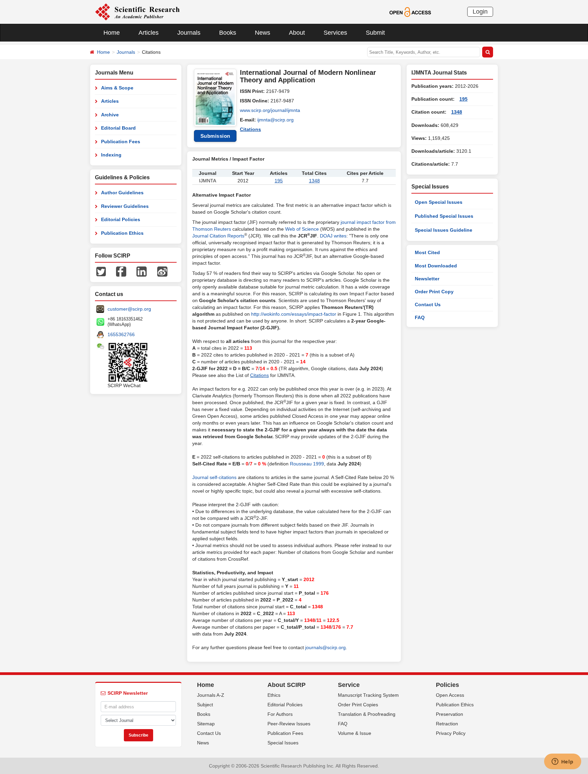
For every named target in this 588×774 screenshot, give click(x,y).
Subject (205, 704)
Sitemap (206, 723)
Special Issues (282, 742)
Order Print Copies (358, 704)
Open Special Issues (438, 202)
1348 (314, 180)
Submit (375, 32)
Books (227, 32)
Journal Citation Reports (218, 235)
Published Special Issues (444, 216)
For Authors (280, 714)
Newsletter (427, 278)
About (297, 32)
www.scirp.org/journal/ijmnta (270, 110)
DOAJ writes (333, 235)
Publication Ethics (122, 233)
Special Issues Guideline (443, 230)
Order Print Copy (434, 291)
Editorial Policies (120, 219)
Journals (188, 32)
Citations (250, 129)
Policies (447, 684)
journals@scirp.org (325, 647)
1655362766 (121, 334)
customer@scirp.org (129, 309)
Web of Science (302, 229)
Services (335, 32)
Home (111, 32)
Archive (110, 114)
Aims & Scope (117, 87)
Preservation (449, 714)
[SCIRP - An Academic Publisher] (137, 11)
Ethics (273, 695)
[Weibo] (162, 271)
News (262, 32)
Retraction (447, 723)
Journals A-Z (210, 695)
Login (480, 11)
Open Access (450, 695)
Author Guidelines (122, 192)
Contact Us (428, 304)
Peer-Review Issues (288, 723)
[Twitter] (101, 271)
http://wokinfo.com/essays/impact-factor (293, 314)
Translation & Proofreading (366, 714)
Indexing (111, 155)
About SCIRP (286, 684)
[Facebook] (121, 271)
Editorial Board (118, 128)
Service (349, 684)
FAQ (420, 317)
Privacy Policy (451, 733)
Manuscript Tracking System (368, 695)
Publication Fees (120, 141)
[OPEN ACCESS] (410, 11)
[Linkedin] (141, 271)
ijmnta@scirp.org (275, 119)
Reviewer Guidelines (125, 206)
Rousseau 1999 (307, 463)
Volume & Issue (354, 733)
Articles (148, 32)
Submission (215, 136)
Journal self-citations (214, 477)
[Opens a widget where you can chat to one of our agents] (562, 762)
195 (279, 180)
